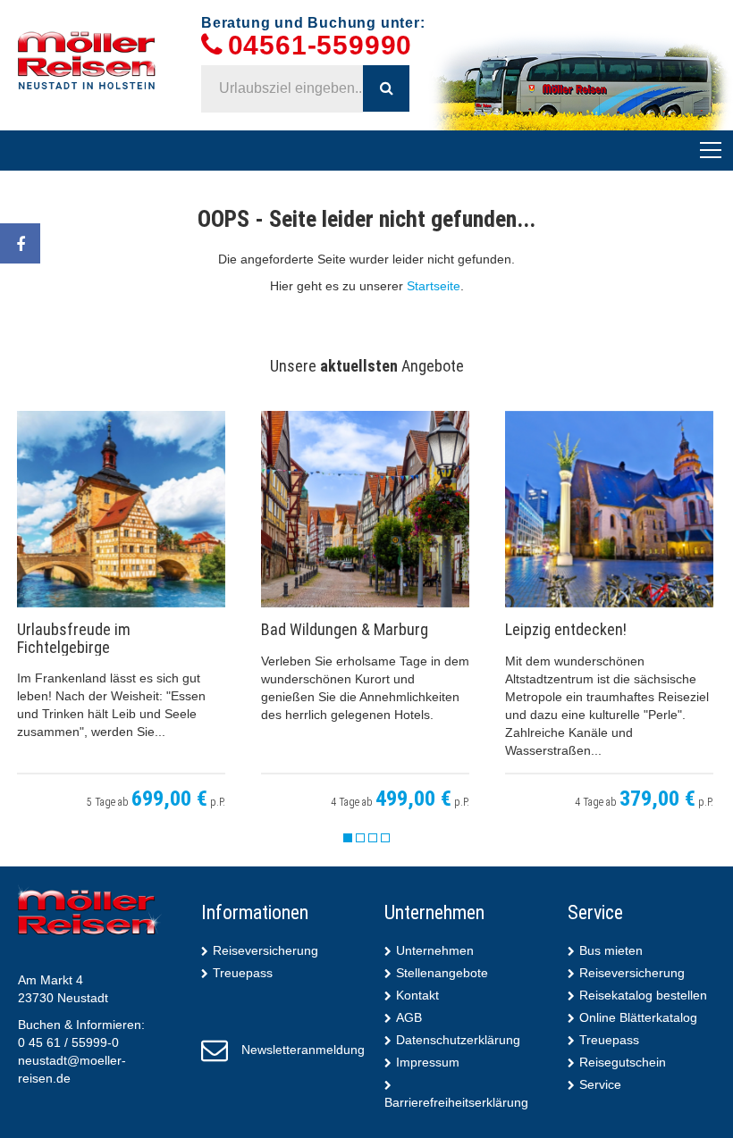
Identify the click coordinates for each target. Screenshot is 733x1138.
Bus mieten (611, 950)
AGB (409, 1017)
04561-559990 (320, 46)
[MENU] (710, 151)
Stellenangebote (442, 973)
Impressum (427, 1062)
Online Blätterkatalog (638, 1017)
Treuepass (243, 973)
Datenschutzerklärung (458, 1040)
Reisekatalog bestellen (643, 995)
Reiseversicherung (265, 950)
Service (600, 1084)
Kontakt (417, 995)
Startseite (433, 286)
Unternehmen (435, 950)
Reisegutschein (622, 1062)
